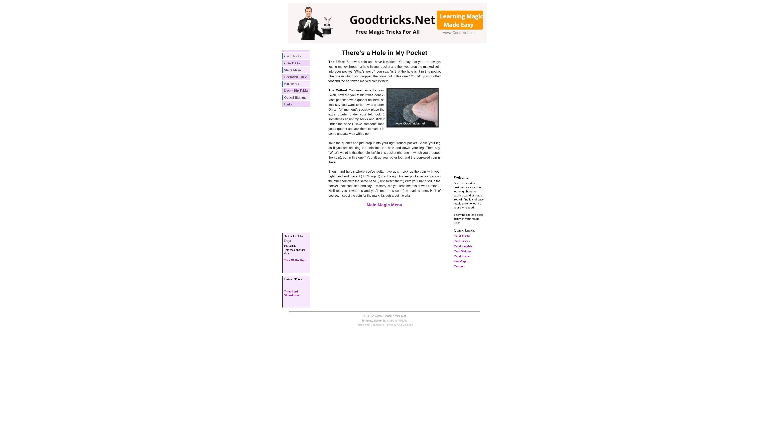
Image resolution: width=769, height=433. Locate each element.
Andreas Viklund (397, 320)
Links (288, 104)
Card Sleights (463, 246)
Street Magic (292, 70)
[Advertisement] (299, 168)
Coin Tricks (292, 63)
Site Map (460, 261)
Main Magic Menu (384, 204)
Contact (459, 266)
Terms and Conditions (370, 324)
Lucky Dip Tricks (296, 90)
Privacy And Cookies (400, 324)
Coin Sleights (462, 251)
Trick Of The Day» (295, 260)
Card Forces (462, 256)
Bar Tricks (291, 83)
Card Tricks (292, 56)
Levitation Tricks (295, 77)
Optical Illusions (295, 97)
